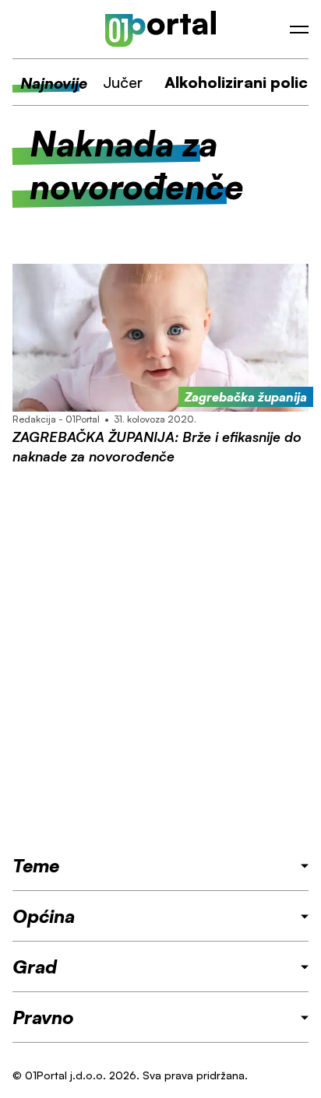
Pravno (43, 1017)
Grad (34, 966)
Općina (43, 916)
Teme (35, 865)
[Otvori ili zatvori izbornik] (299, 29)
